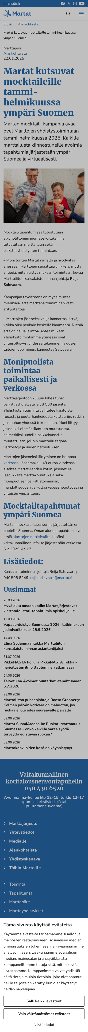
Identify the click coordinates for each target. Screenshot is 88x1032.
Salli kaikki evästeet (44, 1001)
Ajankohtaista (28, 24)
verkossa (11, 463)
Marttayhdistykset (26, 911)
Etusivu (9, 24)
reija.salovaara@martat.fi (51, 577)
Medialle (18, 841)
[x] (69, 3)
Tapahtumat (20, 893)
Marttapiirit (19, 902)
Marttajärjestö (23, 823)
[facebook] (63, 3)
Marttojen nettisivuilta (31, 536)
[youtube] (81, 3)
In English (12, 3)
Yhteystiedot (21, 832)
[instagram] (75, 3)
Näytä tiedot (44, 1024)
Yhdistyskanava (24, 859)
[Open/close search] (68, 13)
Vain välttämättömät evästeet (44, 1013)
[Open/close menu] (81, 13)
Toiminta (17, 884)
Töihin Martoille (25, 868)
